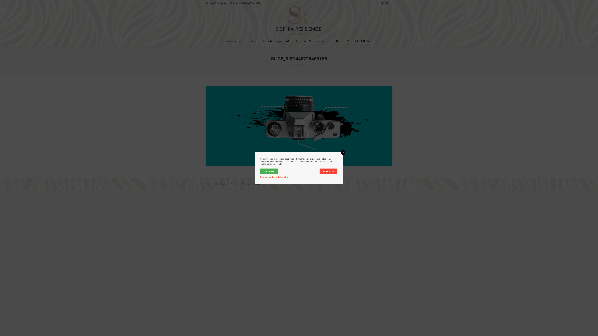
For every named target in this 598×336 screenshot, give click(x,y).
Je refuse (328, 171)
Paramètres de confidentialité (274, 177)
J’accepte (269, 171)
